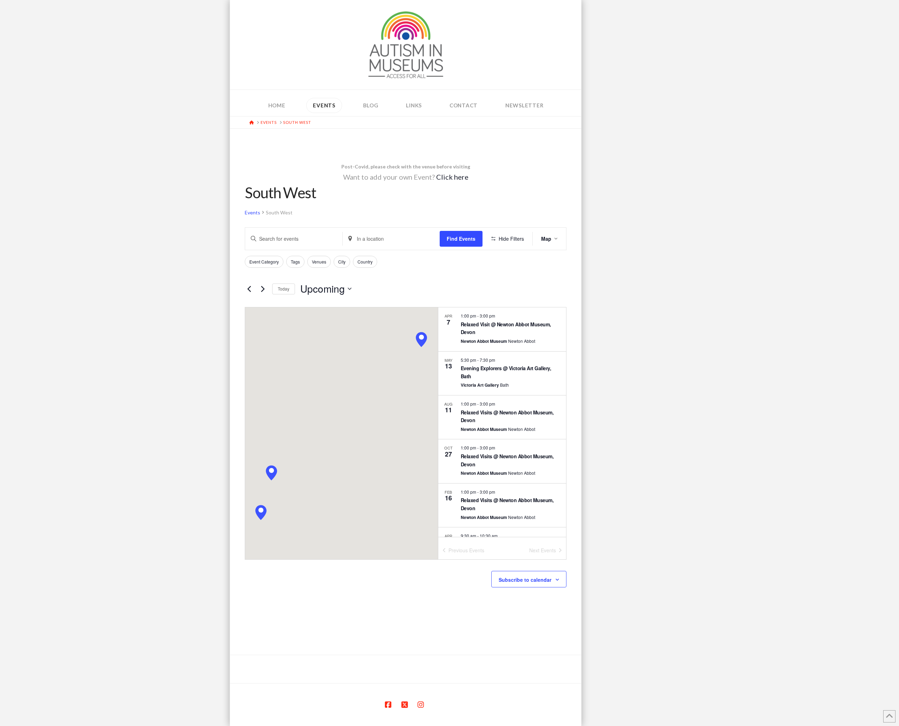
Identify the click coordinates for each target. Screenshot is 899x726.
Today (283, 289)
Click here (452, 177)
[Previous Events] (249, 289)
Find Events (461, 238)
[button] (261, 512)
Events (252, 212)
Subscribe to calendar (525, 579)
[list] (502, 422)
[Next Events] (262, 289)
